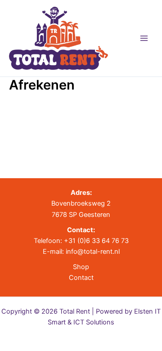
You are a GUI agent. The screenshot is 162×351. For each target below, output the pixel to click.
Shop (81, 267)
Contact (81, 278)
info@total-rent (89, 252)
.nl (116, 252)
